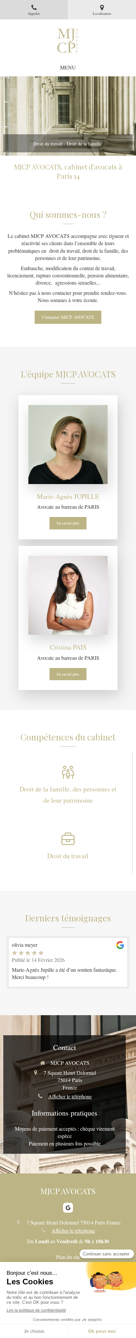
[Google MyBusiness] (68, 1208)
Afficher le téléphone (70, 1096)
